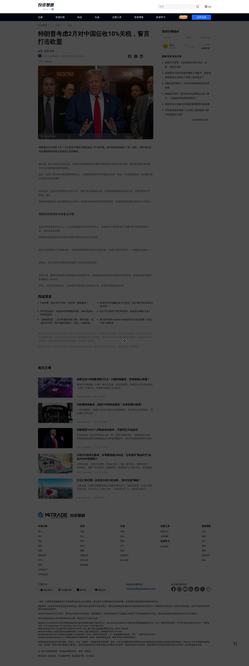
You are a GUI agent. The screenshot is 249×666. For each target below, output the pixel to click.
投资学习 (160, 17)
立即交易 (201, 17)
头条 (97, 17)
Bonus (183, 17)
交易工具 (116, 17)
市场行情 (60, 17)
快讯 (79, 17)
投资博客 (139, 17)
